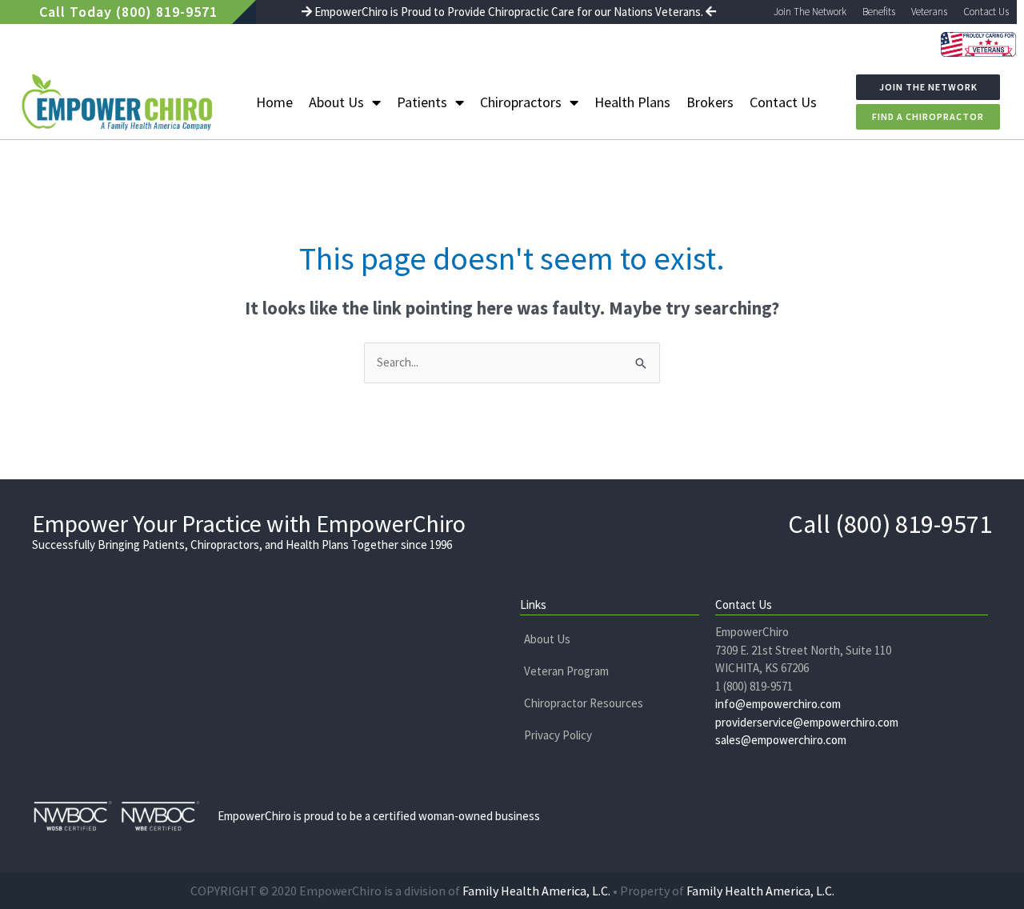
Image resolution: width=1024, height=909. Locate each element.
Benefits (878, 11)
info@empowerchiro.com (778, 703)
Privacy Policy (558, 735)
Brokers (710, 102)
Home (274, 102)
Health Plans (632, 102)
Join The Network (810, 11)
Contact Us (986, 11)
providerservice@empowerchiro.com (806, 722)
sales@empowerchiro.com (780, 739)
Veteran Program (566, 671)
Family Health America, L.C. (536, 891)
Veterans (929, 11)
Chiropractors (521, 102)
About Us (336, 102)
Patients (422, 102)
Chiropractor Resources (583, 703)
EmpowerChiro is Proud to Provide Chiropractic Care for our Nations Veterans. (508, 11)
